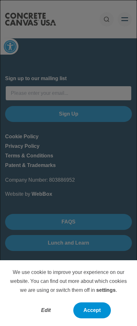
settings (106, 290)
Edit (46, 310)
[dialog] (68, 163)
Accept (92, 310)
